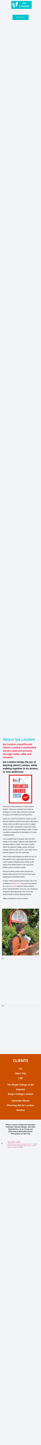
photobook (12, 886)
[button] (20, 11)
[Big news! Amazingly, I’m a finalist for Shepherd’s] (20, 1249)
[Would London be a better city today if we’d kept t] (20, 1286)
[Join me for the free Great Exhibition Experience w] (20, 1335)
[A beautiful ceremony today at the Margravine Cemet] (20, 1374)
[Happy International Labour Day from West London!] (20, 1418)
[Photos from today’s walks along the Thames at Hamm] (20, 1309)
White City (16, 883)
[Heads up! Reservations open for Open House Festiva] (20, 1182)
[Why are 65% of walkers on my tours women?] (20, 1431)
